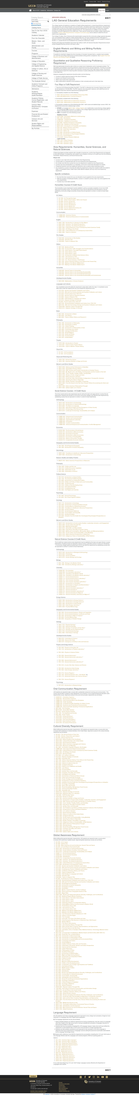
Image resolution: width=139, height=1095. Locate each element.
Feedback (33, 1076)
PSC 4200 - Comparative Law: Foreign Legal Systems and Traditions (74, 964)
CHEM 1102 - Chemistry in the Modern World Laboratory (73, 575)
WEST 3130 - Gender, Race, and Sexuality (67, 806)
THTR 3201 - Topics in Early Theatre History (70, 345)
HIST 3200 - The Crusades (63, 708)
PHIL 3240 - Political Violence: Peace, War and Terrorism (71, 944)
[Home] (30, 10)
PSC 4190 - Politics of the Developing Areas (70, 485)
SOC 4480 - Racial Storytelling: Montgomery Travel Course (72, 787)
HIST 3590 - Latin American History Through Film (69, 925)
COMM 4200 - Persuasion (65, 421)
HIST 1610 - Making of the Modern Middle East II (71, 264)
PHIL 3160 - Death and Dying (66, 334)
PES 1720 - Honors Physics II (66, 679)
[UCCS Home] (49, 6)
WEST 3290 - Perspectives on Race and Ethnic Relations (71, 809)
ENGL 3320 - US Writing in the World (68, 229)
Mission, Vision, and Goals (38, 42)
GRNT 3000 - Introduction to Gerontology (69, 455)
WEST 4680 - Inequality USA (63, 830)
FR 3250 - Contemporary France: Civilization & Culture (70, 878)
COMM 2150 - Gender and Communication (69, 418)
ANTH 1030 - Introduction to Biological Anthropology (73, 552)
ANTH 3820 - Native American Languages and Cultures (71, 744)
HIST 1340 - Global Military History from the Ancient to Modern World (74, 904)
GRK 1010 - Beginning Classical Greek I (66, 1043)
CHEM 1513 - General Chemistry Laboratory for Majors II (73, 594)
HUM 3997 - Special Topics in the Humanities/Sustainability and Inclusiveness (79, 275)
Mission (45, 1090)
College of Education (38, 61)
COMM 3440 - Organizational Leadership (69, 419)
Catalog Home (36, 27)
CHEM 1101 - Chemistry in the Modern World (70, 573)
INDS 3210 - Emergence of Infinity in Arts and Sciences (73, 641)
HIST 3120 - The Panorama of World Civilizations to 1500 (71, 914)
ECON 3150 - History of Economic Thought (70, 438)
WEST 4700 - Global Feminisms (64, 1009)
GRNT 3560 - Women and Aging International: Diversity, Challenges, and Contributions (79, 894)
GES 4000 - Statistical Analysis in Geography (69, 123)
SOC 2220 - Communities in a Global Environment (72, 506)
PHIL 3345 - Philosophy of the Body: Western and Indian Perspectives (75, 945)
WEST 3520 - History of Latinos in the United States (70, 814)
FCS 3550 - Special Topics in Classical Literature (71, 295)
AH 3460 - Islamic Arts (62, 843)
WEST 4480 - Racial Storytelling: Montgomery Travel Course (72, 827)
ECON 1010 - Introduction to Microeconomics (70, 432)
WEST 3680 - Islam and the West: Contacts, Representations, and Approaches (77, 998)
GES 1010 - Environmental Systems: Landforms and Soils (74, 614)
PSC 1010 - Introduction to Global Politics (69, 477)
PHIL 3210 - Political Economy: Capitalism (69, 468)
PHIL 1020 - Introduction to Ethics (67, 324)
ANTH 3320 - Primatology (65, 554)
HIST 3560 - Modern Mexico (63, 921)
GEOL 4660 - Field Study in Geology (68, 632)
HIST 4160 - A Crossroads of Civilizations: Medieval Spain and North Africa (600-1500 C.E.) (80, 932)
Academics (43, 10)
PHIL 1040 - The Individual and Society (66, 713)
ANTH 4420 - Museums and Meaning (66, 745)
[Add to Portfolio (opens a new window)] (106, 18)
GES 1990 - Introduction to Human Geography (71, 447)
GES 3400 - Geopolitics (62, 888)
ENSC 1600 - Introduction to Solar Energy (69, 603)
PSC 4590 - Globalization (62, 971)
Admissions (50, 10)
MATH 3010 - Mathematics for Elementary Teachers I (71, 101)
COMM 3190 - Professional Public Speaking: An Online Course (73, 703)
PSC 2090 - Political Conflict (63, 958)
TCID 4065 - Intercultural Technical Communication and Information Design (76, 988)
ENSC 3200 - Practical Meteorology (68, 606)
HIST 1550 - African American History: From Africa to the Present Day (77, 261)
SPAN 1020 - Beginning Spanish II (65, 1060)
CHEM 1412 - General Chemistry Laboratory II (70, 591)
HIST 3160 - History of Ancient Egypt (66, 915)
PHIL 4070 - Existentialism (65, 337)
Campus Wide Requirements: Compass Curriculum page (73, 32)
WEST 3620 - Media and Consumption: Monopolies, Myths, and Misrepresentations (81, 531)
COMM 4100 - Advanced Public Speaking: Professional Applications (74, 706)
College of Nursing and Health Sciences (39, 74)
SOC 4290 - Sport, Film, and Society (65, 785)
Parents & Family (106, 1)
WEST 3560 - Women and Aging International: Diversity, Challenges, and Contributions (79, 995)
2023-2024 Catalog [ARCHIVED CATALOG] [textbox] (91, 14)
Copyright (32, 1090)
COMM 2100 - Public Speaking (64, 702)
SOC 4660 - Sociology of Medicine (65, 983)
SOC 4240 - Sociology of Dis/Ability (65, 784)
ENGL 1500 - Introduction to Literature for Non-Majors (73, 222)
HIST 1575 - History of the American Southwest (68, 761)
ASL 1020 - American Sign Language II (66, 1041)
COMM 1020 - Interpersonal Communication (70, 416)
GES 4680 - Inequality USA (63, 758)
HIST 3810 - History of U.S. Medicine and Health (68, 766)
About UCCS (36, 10)
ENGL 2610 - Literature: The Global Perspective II (71, 226)
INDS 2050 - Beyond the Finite (66, 640)
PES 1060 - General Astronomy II (67, 660)
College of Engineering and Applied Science (39, 65)
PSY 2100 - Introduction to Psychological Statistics (71, 134)
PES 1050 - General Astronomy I (67, 655)
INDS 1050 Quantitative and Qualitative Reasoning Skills (72, 95)
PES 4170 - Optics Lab (63, 130)
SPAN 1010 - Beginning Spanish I (65, 1059)
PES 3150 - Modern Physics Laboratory (68, 127)
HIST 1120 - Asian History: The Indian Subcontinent (72, 250)
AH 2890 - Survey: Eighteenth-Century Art (69, 208)
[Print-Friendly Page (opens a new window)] (108, 18)
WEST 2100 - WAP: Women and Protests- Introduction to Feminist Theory (78, 370)
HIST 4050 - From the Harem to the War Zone (68, 928)
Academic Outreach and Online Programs (39, 85)
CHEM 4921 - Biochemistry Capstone (66, 698)
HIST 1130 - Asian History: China (67, 252)
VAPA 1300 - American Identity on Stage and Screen (72, 361)
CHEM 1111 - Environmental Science (68, 577)
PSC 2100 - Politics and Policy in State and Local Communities (75, 482)
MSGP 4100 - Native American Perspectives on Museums (74, 460)
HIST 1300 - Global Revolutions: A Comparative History (71, 902)
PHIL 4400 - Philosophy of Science (67, 471)
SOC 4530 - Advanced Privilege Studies (66, 788)
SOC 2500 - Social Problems (66, 509)
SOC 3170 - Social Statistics (64, 135)
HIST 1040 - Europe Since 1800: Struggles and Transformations (75, 248)
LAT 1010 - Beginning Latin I (63, 1046)
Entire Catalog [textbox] (35, 19)
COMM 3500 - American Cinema (67, 215)
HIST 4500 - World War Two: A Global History (68, 934)
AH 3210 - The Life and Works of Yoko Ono (67, 734)
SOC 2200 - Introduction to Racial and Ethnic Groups (72, 504)
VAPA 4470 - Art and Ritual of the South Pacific (68, 990)
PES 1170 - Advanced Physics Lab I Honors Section (72, 676)
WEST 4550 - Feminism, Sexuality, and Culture (68, 828)
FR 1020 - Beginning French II (64, 1051)
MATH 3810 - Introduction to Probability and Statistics (71, 126)
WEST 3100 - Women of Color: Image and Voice (71, 375)
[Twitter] (89, 1077)
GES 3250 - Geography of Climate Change (69, 619)
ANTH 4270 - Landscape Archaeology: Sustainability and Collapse (76, 410)
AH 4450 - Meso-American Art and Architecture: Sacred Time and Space (75, 845)
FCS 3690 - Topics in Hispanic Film (67, 297)
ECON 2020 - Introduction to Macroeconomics (71, 435)
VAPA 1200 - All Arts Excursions (67, 359)
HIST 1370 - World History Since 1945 (66, 906)
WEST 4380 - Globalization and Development (68, 1006)
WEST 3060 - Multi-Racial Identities (67, 526)
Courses (34, 50)
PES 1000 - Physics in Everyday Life (68, 647)
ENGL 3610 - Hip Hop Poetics (64, 753)
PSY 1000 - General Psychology (67, 495)
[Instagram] (94, 1077)
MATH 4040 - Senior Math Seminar (65, 710)
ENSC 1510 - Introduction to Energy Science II (71, 602)
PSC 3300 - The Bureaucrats (66, 483)
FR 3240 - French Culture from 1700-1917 (69, 301)
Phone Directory (62, 1089)
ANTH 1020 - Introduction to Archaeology (69, 402)
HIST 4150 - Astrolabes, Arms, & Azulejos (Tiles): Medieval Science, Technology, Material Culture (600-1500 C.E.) (82, 930)
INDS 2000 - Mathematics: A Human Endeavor (71, 281)
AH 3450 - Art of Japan (62, 842)
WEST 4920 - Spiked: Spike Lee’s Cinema (69, 387)
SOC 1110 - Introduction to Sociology (68, 503)
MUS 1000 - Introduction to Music (67, 314)
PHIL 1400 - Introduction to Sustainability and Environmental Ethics (74, 939)
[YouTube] (102, 1077)
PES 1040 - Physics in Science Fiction (68, 652)
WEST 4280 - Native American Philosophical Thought (73, 386)
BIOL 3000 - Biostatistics (63, 118)
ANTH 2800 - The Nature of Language (68, 406)
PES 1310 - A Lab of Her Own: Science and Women (72, 665)
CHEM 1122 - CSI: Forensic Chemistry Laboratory (72, 581)
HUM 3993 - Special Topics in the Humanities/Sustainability (74, 272)
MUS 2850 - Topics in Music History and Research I (72, 317)
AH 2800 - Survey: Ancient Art (66, 201)
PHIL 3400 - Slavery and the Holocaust (66, 947)
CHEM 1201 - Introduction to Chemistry (69, 583)
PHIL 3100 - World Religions (66, 332)
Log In (107, 10)
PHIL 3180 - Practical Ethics (66, 335)
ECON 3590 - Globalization (63, 856)
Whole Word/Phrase (37, 23)
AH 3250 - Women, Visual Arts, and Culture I (68, 736)
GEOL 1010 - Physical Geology (66, 624)
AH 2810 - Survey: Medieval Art (66, 203)
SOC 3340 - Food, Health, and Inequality (69, 512)
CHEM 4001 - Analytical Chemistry (66, 119)
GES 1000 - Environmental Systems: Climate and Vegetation (74, 612)
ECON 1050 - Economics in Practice (68, 433)
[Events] (81, 1077)
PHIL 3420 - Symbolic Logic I (65, 142)
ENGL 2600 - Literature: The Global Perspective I (71, 224)
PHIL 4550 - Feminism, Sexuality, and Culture (68, 772)
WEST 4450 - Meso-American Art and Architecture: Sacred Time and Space (76, 1007)
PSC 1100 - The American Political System (70, 478)
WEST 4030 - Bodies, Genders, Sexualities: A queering (73, 381)
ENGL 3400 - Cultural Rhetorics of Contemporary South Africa (75, 230)
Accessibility (40, 1090)
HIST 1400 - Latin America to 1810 (67, 256)
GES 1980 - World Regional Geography (69, 446)
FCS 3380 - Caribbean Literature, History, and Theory (70, 871)
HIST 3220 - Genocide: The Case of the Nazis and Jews (70, 918)
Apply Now (102, 10)
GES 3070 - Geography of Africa (64, 886)
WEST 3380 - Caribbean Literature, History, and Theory (70, 991)
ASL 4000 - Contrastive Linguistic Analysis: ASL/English (71, 747)
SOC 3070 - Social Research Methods (68, 511)
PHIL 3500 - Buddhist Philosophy (65, 952)
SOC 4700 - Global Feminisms (64, 985)
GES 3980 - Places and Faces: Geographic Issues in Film (71, 891)
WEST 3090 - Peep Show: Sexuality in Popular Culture (73, 529)
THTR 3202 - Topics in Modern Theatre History (71, 346)
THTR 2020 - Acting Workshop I (64, 716)
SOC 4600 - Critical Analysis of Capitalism (67, 982)
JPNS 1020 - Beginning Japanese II (65, 1057)
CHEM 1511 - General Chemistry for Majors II (70, 593)
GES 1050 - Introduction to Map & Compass (70, 615)
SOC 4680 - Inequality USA (63, 790)
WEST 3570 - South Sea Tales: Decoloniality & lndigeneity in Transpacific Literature (81, 378)
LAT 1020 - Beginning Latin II (63, 1048)
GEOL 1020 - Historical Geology (67, 626)
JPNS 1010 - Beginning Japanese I (65, 1056)
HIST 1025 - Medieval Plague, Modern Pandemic (69, 896)
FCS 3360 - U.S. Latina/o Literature (65, 755)
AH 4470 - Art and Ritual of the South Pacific (68, 847)
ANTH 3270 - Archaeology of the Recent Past (70, 409)
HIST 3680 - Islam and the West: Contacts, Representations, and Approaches (77, 926)
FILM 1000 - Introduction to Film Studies (69, 238)
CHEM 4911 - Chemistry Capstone (65, 697)
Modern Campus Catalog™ (88, 1094)
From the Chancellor (38, 38)
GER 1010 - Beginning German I (64, 1053)
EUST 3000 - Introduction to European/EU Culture (69, 864)
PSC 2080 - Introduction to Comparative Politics (71, 480)
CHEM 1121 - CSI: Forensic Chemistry (68, 580)
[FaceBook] (85, 1077)
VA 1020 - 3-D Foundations (65, 354)
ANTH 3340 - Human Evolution (66, 555)
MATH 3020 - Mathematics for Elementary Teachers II (71, 102)
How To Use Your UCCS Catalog (39, 31)
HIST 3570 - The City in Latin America (66, 923)
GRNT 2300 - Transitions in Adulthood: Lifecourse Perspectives (75, 453)
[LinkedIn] (98, 1077)
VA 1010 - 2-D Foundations (65, 352)
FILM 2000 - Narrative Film (65, 239)
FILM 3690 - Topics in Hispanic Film (68, 241)
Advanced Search (36, 25)
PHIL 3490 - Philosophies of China (65, 950)
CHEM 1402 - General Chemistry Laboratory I (70, 588)
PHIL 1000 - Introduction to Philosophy (69, 323)
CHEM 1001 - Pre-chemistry (65, 570)
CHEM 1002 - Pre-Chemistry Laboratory (69, 572)
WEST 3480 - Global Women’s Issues (66, 993)
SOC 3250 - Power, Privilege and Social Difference (69, 779)
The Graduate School (38, 81)
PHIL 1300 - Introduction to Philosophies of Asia (71, 328)
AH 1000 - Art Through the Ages (67, 198)
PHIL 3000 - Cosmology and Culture (68, 329)
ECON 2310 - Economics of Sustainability (69, 436)
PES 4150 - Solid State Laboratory (66, 129)
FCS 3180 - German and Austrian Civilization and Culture (73, 290)
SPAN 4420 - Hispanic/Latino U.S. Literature (67, 793)
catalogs (47, 1094)
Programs (35, 53)
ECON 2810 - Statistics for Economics (67, 121)
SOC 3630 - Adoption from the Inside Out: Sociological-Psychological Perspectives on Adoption (82, 516)
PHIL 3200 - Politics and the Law (67, 466)
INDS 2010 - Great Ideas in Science (67, 638)
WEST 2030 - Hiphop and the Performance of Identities (73, 367)
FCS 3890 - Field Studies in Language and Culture (72, 298)
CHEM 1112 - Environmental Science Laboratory (71, 578)
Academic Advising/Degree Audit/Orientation (37, 93)
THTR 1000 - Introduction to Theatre (68, 343)
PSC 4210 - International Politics (67, 486)
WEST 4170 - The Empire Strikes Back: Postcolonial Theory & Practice (75, 1004)
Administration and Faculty (38, 47)
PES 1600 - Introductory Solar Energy (68, 668)
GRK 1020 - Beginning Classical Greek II (66, 1045)
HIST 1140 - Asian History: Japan (67, 253)
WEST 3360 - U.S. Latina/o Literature (65, 811)
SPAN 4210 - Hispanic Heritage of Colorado (70, 308)
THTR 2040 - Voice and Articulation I (65, 719)
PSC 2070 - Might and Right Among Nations (67, 955)
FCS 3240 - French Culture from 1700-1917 (70, 294)
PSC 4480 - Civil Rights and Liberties (68, 490)
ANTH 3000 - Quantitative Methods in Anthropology (71, 116)
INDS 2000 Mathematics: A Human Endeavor (69, 96)
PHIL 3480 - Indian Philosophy (64, 948)
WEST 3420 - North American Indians (66, 812)
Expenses (35, 111)
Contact (60, 1082)
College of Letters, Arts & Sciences (40, 70)
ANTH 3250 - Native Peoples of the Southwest (68, 739)
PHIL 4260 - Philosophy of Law (66, 469)
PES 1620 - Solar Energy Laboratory (68, 670)
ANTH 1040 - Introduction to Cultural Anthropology (72, 404)
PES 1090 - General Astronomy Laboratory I (70, 657)
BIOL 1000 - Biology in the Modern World (69, 563)
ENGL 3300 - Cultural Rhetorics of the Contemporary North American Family (79, 227)
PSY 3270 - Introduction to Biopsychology (69, 685)
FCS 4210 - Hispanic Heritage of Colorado (69, 300)
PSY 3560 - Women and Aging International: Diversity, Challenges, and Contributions (79, 972)
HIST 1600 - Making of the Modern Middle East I (71, 263)
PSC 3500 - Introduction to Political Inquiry (68, 132)
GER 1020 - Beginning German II (64, 1054)
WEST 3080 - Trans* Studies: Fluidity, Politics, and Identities (74, 373)
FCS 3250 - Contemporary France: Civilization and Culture (71, 869)
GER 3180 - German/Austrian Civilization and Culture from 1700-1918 (77, 303)
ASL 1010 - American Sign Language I (66, 1040)
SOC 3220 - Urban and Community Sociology (68, 777)
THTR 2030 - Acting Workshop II (64, 718)
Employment (62, 1085)
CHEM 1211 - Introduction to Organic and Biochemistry (73, 585)
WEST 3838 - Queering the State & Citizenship (71, 380)
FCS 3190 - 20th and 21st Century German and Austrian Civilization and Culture (80, 292)
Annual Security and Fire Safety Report (38, 1092)
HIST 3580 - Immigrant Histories (64, 765)
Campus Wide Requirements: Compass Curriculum (40, 106)
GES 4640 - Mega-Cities (62, 893)
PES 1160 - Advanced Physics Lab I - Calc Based (71, 674)
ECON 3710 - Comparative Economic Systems (71, 440)
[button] (106, 5)
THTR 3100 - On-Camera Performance (66, 722)
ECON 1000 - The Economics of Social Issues (70, 430)
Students (86, 1)
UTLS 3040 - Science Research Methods (68, 137)
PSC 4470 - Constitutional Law (66, 488)
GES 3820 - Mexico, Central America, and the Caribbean (71, 890)
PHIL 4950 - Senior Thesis (63, 714)
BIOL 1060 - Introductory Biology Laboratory (70, 564)
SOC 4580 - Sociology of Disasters (65, 980)
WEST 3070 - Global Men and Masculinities (70, 528)
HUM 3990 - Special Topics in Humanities (69, 270)
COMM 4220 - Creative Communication (69, 423)
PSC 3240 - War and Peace (63, 960)
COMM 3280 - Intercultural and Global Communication (70, 749)
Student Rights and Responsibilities (38, 124)
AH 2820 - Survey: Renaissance (67, 204)
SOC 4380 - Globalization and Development (67, 977)
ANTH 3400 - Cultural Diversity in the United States (69, 741)
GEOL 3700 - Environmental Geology (68, 631)
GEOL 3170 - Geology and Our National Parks (70, 629)
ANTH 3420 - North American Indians (66, 742)
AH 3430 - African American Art (67, 209)
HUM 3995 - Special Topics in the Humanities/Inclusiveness (74, 273)
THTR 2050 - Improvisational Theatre (66, 721)
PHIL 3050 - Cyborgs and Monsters (68, 331)
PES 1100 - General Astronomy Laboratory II (70, 662)
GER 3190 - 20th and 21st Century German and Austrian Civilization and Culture (80, 305)
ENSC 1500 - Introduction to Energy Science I (70, 600)
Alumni (99, 1)
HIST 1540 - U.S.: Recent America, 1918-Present (71, 260)
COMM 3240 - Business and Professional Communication (71, 705)
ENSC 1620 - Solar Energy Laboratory (68, 605)
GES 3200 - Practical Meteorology (67, 617)
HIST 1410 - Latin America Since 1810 (68, 258)
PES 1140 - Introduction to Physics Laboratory (71, 649)
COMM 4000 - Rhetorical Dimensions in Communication (73, 217)
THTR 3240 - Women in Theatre (64, 796)
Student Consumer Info (64, 1091)
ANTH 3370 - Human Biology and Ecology (69, 557)
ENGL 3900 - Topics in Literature (67, 232)
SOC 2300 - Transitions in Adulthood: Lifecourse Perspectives (75, 508)
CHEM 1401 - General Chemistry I (67, 586)
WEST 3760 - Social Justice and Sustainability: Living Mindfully (75, 532)
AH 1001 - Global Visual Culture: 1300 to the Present (72, 200)
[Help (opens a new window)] (109, 18)
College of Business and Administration (39, 57)
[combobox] (96, 15)
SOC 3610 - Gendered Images (66, 514)
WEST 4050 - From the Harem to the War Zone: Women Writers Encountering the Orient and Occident (83, 383)
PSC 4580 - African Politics (63, 969)
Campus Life (57, 10)
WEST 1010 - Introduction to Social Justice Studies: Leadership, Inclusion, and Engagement (83, 523)
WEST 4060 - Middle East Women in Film (67, 1002)
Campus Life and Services (37, 120)
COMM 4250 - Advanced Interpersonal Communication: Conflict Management (79, 424)
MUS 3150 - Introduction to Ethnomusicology (68, 936)
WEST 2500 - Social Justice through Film (69, 525)
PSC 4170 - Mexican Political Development (67, 961)
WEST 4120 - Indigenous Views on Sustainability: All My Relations (76, 536)
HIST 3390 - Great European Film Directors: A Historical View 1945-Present (76, 920)
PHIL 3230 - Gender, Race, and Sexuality (67, 771)
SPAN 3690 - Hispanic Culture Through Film (70, 306)
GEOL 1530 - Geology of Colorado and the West (71, 628)
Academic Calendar (38, 35)
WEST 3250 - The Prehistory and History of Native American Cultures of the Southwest (79, 808)
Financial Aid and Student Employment (40, 115)
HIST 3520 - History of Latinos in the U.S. (67, 763)
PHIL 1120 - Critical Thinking (65, 140)
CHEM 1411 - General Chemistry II (67, 589)
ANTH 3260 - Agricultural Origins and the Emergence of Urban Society (77, 407)
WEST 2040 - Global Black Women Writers (69, 368)
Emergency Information (64, 1084)
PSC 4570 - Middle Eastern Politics (65, 968)
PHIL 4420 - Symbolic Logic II (65, 143)
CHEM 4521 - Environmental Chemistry (66, 855)
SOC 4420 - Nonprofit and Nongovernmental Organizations (72, 979)
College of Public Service (40, 78)
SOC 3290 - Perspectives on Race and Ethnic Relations (71, 780)
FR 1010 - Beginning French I (64, 1049)
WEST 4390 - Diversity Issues (64, 825)
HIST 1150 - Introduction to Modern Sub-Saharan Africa (73, 255)
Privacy (36, 1090)
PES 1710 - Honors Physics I (66, 673)
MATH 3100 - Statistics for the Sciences (67, 124)
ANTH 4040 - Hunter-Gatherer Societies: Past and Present (71, 850)
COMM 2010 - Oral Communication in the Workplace (70, 700)
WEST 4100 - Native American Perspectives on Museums (74, 534)
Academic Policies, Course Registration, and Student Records (40, 100)
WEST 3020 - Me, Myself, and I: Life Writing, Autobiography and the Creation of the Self (82, 372)
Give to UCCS (62, 1086)
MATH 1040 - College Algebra (77, 108)
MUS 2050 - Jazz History (65, 315)
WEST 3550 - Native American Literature (69, 376)
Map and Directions (63, 1088)
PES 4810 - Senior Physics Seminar (65, 711)
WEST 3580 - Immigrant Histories (65, 815)
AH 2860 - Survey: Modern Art (66, 206)
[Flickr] (107, 1077)
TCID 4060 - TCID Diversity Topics (65, 795)
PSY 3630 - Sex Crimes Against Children (69, 497)
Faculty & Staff (92, 1)
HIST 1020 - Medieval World (65, 247)
